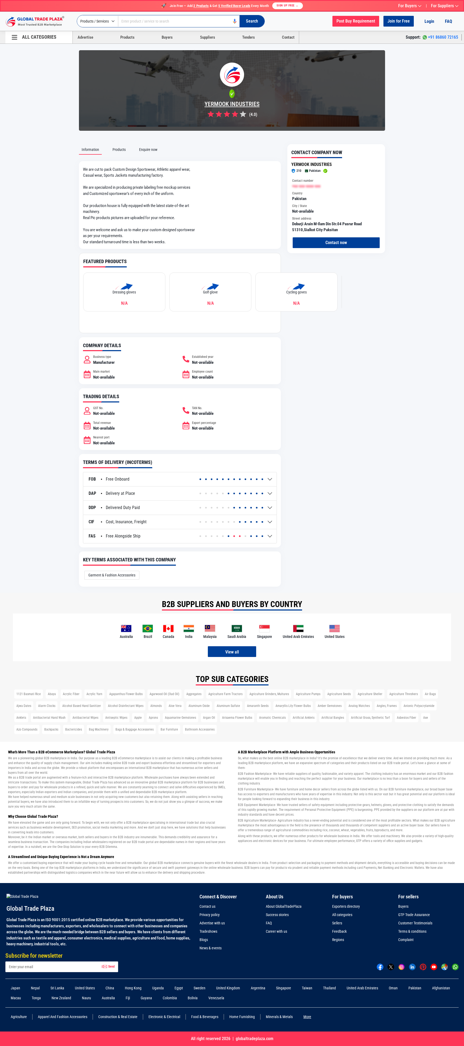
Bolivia (193, 998)
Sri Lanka (57, 988)
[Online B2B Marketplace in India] (39, 21)
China (110, 988)
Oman (393, 988)
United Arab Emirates (362, 988)
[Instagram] (401, 966)
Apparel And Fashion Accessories (62, 1017)
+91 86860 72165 (443, 37)
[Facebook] (380, 966)
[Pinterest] (423, 966)
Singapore (283, 988)
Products (127, 37)
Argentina (258, 988)
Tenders (248, 37)
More (307, 1017)
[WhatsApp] (455, 966)
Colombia (170, 998)
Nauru (86, 998)
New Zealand (61, 998)
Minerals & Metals (279, 1017)
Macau (16, 998)
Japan (15, 988)
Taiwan (307, 988)
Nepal (35, 988)
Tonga (36, 998)
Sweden (199, 988)
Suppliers (207, 37)
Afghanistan (441, 988)
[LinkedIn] (412, 966)
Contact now (336, 242)
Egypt (179, 988)
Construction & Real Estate (117, 1017)
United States (85, 988)
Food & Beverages (204, 1017)
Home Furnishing (242, 1017)
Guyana (146, 998)
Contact (288, 37)
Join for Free (398, 21)
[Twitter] (390, 966)
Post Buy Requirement (355, 21)
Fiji (128, 998)
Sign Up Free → (288, 5)
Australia (108, 998)
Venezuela (216, 998)
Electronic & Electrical (164, 1017)
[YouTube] (433, 966)
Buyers (167, 37)
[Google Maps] (444, 966)
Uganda (158, 988)
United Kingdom (228, 988)
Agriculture (19, 1017)
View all (232, 652)
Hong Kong (133, 988)
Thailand (329, 988)
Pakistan (414, 988)
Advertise (85, 37)
